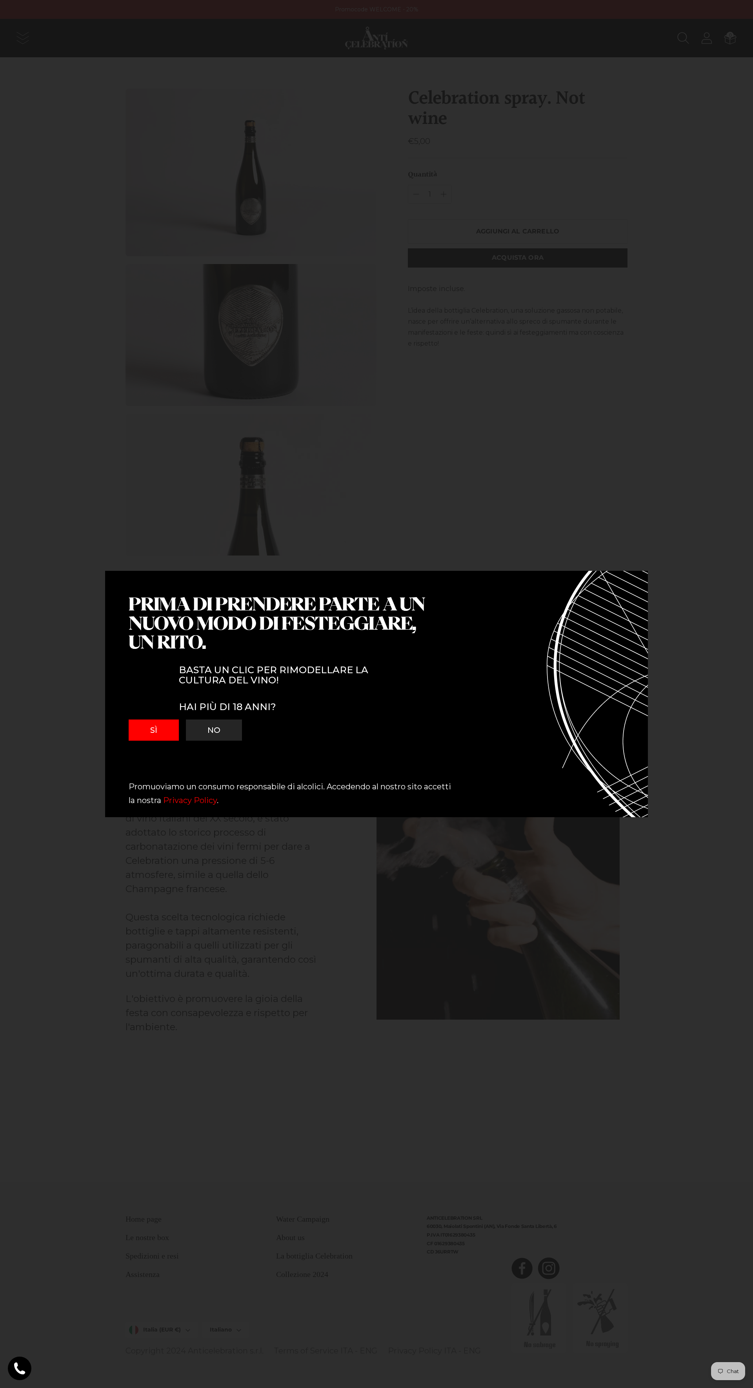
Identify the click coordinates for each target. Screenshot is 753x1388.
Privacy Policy (190, 800)
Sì (153, 730)
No (213, 730)
